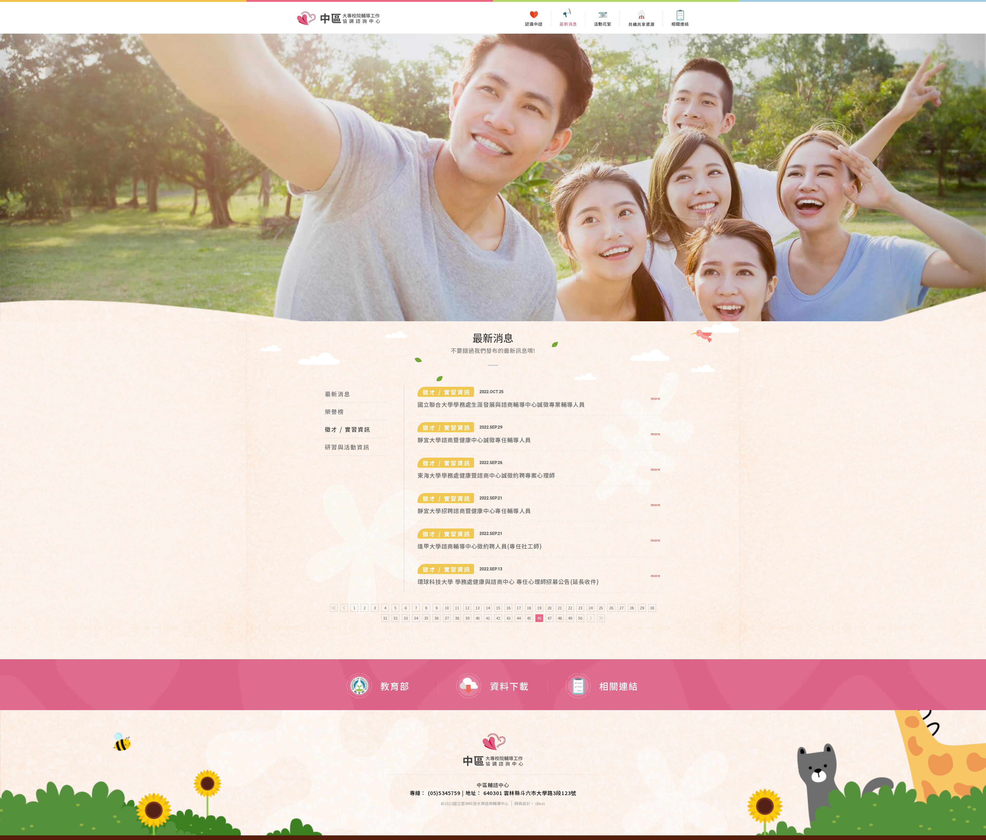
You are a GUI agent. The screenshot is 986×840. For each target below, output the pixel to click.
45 (529, 618)
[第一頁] (334, 608)
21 (560, 607)
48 (560, 618)
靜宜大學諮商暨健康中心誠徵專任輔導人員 (474, 440)
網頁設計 (522, 803)
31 (385, 618)
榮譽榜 (334, 411)
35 (426, 618)
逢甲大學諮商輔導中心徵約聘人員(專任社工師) (480, 546)
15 (498, 607)
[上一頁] (344, 608)
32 (395, 618)
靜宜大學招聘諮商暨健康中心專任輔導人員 (474, 510)
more (655, 398)
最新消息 (337, 394)
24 (591, 607)
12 (467, 607)
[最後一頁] (601, 618)
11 (457, 607)
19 (539, 607)
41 (488, 618)
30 (652, 607)
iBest (540, 803)
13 (478, 607)
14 (488, 607)
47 (549, 618)
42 (498, 618)
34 (416, 618)
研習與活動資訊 (347, 447)
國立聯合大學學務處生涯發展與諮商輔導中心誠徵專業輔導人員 (501, 404)
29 (642, 607)
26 (611, 607)
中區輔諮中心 (338, 18)
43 (508, 618)
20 (549, 607)
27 (621, 607)
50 (580, 618)
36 (436, 618)
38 (457, 618)
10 (447, 607)
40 (478, 618)
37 (447, 618)
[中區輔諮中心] (493, 749)
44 (519, 618)
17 (519, 607)
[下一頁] (590, 618)
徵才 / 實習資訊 (348, 429)
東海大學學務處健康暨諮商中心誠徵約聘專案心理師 (486, 475)
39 (467, 618)
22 (570, 607)
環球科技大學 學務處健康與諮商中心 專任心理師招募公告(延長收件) (508, 581)
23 (580, 607)
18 (529, 607)
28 (632, 607)
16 (508, 607)
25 (601, 607)
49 (570, 618)
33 (406, 618)
